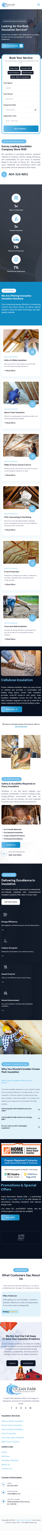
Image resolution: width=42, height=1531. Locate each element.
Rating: (6, 1312)
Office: (9, 1483)
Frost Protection (11, 571)
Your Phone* (8, 94)
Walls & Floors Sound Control (17, 464)
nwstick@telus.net (13, 1494)
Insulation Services (11, 357)
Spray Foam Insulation (14, 412)
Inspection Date (10, 105)
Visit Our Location (13, 1499)
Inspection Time (10, 116)
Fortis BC (21, 1199)
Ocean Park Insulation (23, 1520)
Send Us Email (12, 1491)
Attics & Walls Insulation (15, 360)
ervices (24, 726)
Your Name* (8, 83)
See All (17, 726)
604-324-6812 (18, 174)
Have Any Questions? (17, 852)
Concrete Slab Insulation (15, 626)
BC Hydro (9, 1199)
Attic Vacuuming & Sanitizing (17, 517)
